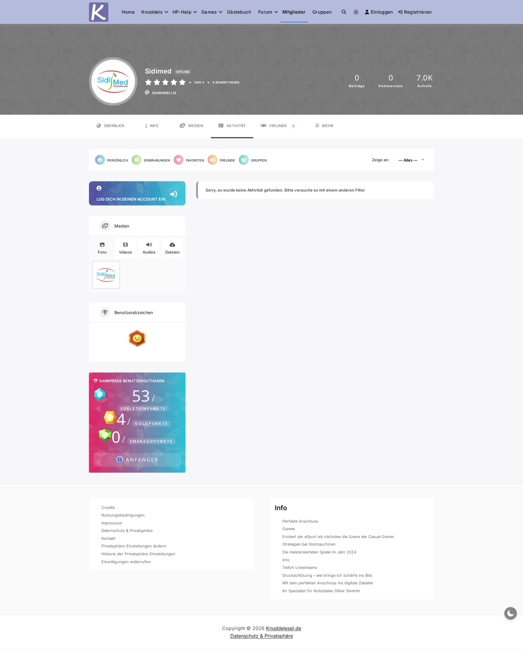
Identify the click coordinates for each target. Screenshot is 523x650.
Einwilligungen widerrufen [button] (126, 561)
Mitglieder (293, 12)
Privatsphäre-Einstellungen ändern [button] (133, 545)
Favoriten (195, 160)
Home (128, 12)
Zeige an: (380, 159)
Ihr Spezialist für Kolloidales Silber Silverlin (321, 591)
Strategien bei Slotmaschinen (309, 544)
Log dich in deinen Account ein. (131, 199)
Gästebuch (239, 12)
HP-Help (182, 12)
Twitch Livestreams (299, 567)
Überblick (114, 125)
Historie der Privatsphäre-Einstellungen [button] (138, 553)
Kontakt (108, 538)
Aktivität (236, 125)
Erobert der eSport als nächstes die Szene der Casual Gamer (338, 536)
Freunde (281, 125)
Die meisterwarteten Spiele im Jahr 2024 (319, 552)
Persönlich (117, 160)
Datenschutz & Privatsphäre (127, 530)
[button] (344, 12)
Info (154, 125)
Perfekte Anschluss (300, 521)
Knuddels (151, 12)
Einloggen (382, 12)
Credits (108, 507)
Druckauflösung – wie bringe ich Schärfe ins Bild (327, 575)
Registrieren (418, 12)
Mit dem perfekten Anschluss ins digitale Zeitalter (327, 583)
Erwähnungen (157, 160)
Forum (265, 12)
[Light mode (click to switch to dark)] (356, 12)
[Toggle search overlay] (344, 12)
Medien (195, 125)
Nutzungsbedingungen (123, 515)
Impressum (111, 522)
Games (209, 12)
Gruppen (322, 12)
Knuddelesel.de (283, 628)
